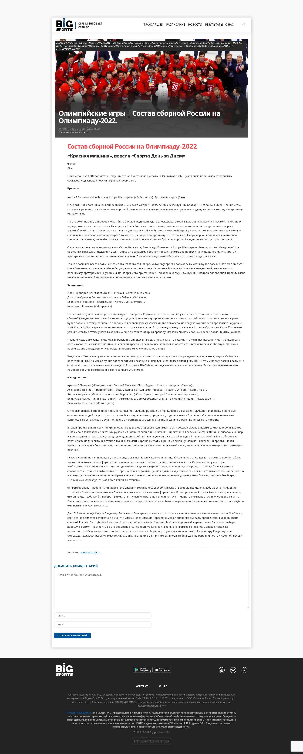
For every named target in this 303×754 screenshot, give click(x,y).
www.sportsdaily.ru (90, 552)
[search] (244, 25)
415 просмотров (73, 128)
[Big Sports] (79, 25)
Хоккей (95, 128)
